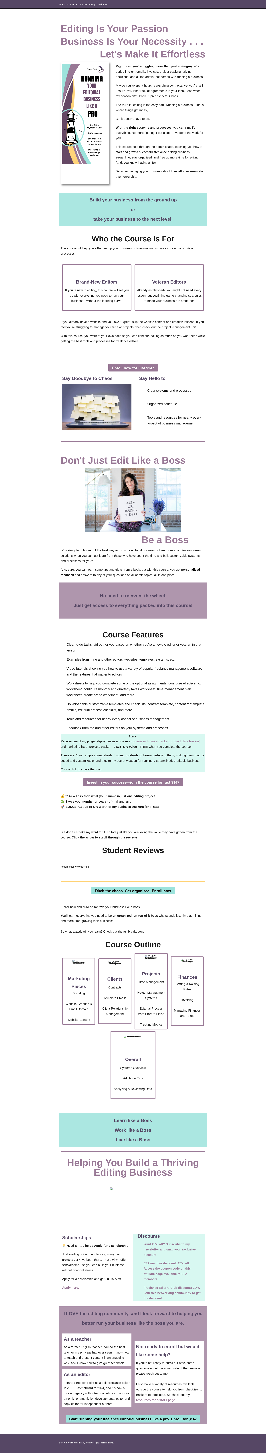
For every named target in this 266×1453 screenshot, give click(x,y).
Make (70, 1442)
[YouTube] (198, 4)
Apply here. (71, 1287)
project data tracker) (185, 741)
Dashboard (103, 4)
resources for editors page (155, 1400)
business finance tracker (151, 741)
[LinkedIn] (193, 4)
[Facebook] (188, 4)
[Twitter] (204, 4)
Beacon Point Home (68, 4)
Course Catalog (87, 4)
